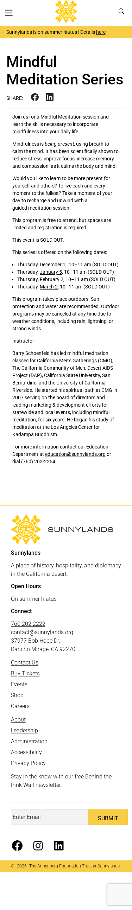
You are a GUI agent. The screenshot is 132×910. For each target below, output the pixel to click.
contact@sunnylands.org (42, 632)
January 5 (51, 272)
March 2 (49, 286)
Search (123, 12)
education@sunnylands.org (75, 454)
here (101, 32)
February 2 (51, 279)
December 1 (52, 264)
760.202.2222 (28, 624)
